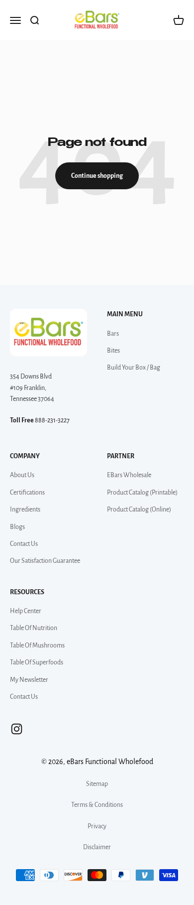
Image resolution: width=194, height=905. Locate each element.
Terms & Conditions (97, 804)
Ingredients (25, 509)
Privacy (97, 826)
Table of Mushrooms (37, 645)
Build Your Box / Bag (133, 367)
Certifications (27, 492)
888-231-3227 (52, 420)
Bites (113, 350)
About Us (22, 475)
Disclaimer (97, 847)
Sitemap (97, 783)
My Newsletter (29, 679)
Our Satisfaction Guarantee (45, 560)
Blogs (17, 526)
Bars (113, 333)
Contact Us (24, 543)
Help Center (25, 611)
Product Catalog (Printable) (142, 492)
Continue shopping (97, 175)
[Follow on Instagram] (16, 729)
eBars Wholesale (129, 475)
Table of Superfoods (36, 662)
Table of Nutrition (33, 628)
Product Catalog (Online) (139, 509)
